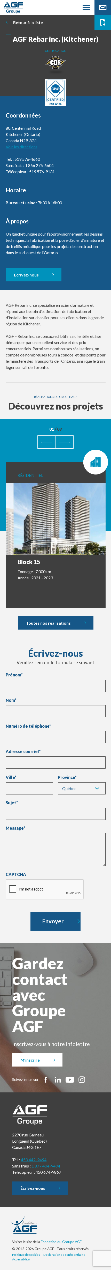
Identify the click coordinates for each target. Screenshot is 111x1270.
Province (66, 777)
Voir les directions (21, 146)
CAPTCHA (16, 874)
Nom (11, 700)
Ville (10, 777)
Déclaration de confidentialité (64, 1255)
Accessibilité (21, 1259)
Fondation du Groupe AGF (61, 1242)
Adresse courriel (23, 751)
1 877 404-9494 (45, 1165)
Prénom (14, 675)
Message (15, 828)
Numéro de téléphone (28, 726)
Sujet (12, 803)
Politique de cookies (26, 1255)
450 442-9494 (33, 1159)
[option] (55, 528)
